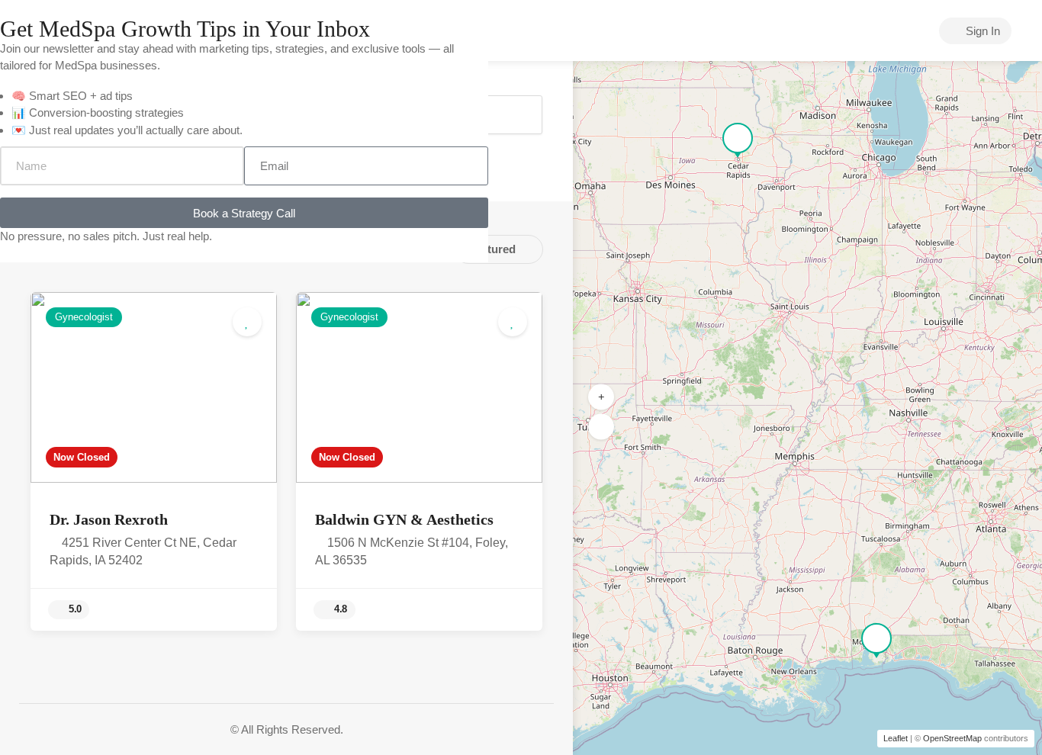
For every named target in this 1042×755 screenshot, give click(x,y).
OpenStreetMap (952, 738)
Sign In (981, 30)
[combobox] (498, 249)
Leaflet (895, 738)
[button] (601, 397)
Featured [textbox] (492, 249)
